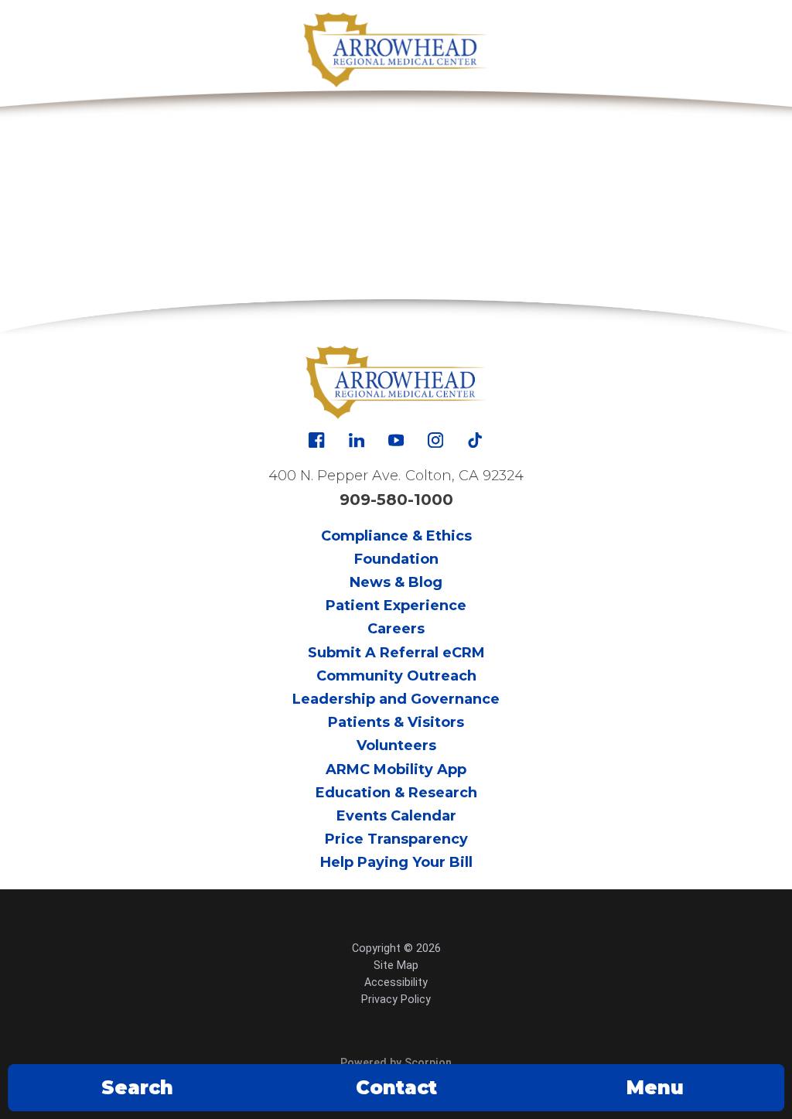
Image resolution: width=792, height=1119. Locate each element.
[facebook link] (316, 440)
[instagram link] (435, 440)
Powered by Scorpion (396, 1062)
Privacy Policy (396, 999)
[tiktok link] (475, 440)
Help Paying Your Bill (396, 862)
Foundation (396, 559)
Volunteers (396, 745)
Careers (396, 628)
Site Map (396, 965)
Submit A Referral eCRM (396, 652)
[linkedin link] (356, 440)
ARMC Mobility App (396, 769)
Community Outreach (396, 675)
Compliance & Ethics (396, 535)
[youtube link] (396, 440)
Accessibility (396, 982)
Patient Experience (396, 605)
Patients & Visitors (396, 722)
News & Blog (396, 582)
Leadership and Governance (396, 699)
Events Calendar (396, 815)
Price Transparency (396, 839)
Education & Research (396, 792)
